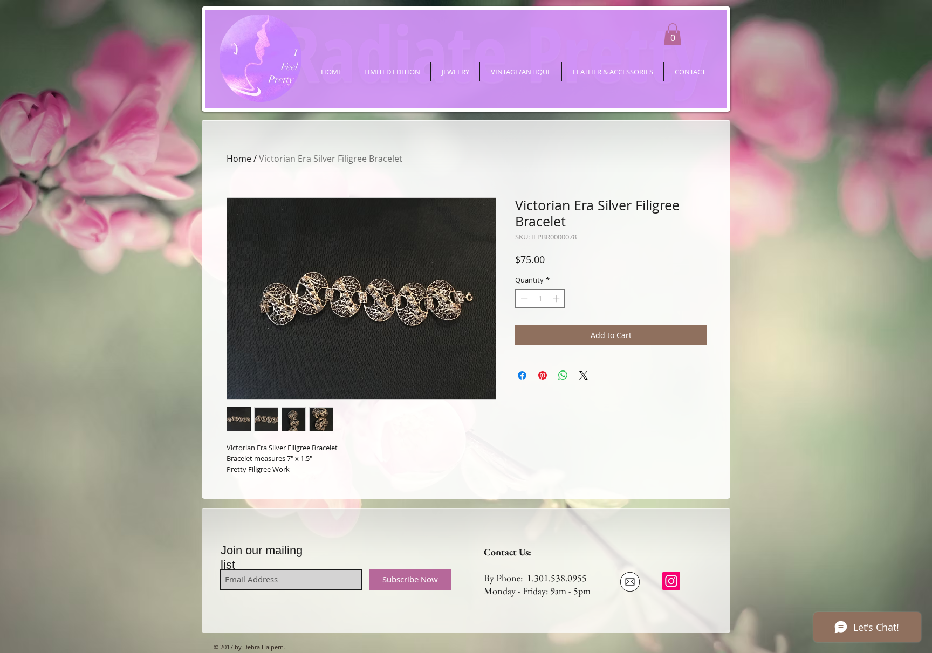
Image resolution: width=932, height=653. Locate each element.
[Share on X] (583, 375)
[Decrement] (523, 299)
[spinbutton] (540, 299)
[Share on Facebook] (522, 375)
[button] (672, 34)
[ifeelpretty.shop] (671, 581)
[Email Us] (630, 582)
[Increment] (557, 299)
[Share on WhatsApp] (563, 375)
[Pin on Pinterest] (542, 375)
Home (239, 158)
